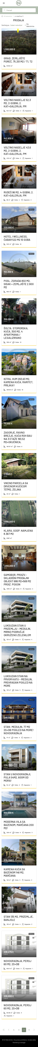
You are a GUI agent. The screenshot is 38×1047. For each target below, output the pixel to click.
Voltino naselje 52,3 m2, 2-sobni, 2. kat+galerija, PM (17, 103)
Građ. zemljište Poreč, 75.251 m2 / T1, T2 (18, 60)
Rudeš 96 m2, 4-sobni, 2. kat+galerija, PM (18, 194)
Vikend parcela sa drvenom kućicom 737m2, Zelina (16, 486)
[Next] (34, 1030)
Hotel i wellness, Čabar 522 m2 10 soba (17, 238)
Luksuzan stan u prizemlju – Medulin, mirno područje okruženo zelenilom (17, 630)
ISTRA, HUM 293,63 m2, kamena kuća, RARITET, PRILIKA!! (18, 382)
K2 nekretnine (8, 16)
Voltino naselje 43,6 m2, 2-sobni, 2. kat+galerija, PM (17, 150)
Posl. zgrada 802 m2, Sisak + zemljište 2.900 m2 (19, 284)
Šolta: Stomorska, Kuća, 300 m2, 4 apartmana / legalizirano (16, 333)
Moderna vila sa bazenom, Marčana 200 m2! (19, 825)
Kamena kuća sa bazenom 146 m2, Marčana (14, 872)
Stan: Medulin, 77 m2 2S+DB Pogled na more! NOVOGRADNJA (19, 730)
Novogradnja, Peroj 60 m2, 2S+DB (17, 962)
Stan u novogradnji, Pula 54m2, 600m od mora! (17, 777)
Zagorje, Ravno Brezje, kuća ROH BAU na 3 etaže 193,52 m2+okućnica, (18, 437)
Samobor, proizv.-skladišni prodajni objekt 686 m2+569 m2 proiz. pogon (17, 579)
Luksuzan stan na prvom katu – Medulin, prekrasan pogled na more (18, 680)
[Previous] (4, 1030)
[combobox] (18, 25)
